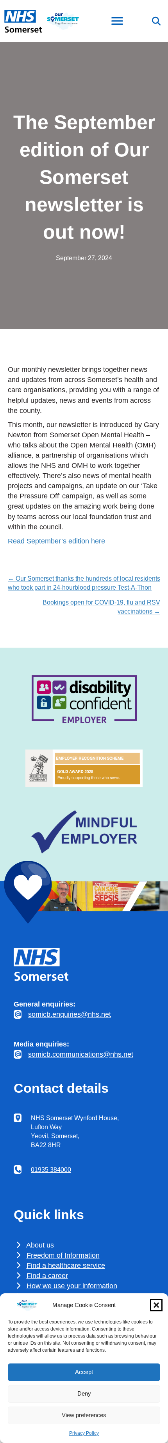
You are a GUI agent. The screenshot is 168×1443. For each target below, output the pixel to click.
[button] (156, 1305)
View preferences (84, 1415)
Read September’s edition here (56, 541)
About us (40, 1245)
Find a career (47, 1276)
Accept (84, 1372)
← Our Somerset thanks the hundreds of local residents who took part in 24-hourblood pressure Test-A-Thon (84, 583)
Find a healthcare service (66, 1265)
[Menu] (117, 21)
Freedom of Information (63, 1255)
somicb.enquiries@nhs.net (69, 1014)
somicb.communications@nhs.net (80, 1054)
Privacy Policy (84, 1433)
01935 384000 (51, 1169)
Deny (84, 1393)
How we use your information (72, 1286)
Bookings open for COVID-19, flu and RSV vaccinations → (101, 607)
